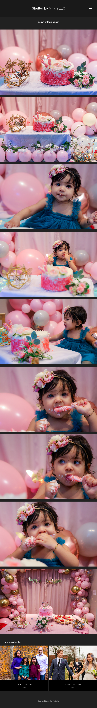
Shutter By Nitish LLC (48, 8)
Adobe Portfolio (53, 701)
